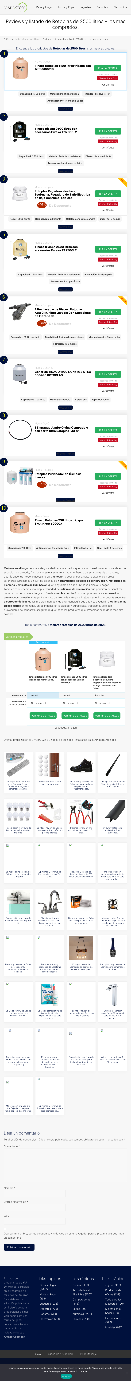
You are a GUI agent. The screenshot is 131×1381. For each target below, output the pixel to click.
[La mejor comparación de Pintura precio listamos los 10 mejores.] (18, 856)
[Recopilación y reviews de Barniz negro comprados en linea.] (113, 948)
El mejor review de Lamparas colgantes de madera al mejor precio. (81, 967)
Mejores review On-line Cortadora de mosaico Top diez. (81, 830)
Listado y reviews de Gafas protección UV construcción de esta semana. (18, 968)
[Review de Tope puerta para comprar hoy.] (50, 765)
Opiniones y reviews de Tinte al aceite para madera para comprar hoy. (50, 1108)
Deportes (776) (49, 1308)
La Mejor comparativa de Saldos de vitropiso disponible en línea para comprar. (50, 1014)
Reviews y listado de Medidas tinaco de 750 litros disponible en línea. (81, 874)
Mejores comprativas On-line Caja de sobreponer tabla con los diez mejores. (18, 1108)
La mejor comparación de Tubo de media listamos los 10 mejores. (112, 784)
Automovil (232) (82, 1313)
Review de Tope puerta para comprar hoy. (50, 782)
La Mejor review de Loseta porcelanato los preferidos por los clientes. (50, 830)
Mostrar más (65, 108)
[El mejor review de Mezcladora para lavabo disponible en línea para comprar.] (50, 902)
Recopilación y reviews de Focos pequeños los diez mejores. (18, 830)
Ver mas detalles (43, 715)
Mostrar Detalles (65, 453)
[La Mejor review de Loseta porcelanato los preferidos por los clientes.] (50, 812)
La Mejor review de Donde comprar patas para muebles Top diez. (18, 1013)
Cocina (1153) (81, 1285)
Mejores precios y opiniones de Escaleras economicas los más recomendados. (50, 968)
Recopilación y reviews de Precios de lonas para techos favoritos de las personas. (81, 1061)
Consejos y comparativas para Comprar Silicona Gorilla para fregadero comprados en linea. (18, 785)
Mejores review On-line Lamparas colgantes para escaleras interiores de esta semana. (112, 922)
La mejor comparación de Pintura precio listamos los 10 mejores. (18, 874)
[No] (127, 1372)
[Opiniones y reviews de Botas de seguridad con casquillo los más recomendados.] (81, 765)
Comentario (12, 1146)
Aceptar (66, 1376)
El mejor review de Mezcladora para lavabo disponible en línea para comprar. (49, 922)
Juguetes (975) (49, 1303)
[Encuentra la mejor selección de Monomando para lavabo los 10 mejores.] (113, 995)
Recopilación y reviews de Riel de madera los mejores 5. (18, 920)
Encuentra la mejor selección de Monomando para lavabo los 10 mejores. (112, 1014)
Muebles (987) (114, 1327)
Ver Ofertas (107, 84)
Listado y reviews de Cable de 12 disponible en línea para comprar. (81, 920)
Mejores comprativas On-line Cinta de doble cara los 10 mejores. (113, 1059)
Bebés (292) (80, 1308)
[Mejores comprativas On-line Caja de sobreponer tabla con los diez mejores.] (18, 1090)
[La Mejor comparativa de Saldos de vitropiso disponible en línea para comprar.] (50, 995)
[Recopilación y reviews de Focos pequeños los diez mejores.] (18, 812)
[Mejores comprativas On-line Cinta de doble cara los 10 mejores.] (113, 1041)
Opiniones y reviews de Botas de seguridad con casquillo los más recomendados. (81, 785)
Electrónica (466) (50, 1319)
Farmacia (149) (82, 1319)
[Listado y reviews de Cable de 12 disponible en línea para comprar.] (81, 902)
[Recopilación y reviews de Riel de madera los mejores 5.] (18, 902)
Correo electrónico (16, 1201)
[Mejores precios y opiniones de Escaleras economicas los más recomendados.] (50, 948)
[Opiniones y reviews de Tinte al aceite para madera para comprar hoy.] (50, 1090)
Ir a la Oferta (107, 68)
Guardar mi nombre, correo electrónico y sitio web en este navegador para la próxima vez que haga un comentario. (64, 1235)
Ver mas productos (17, 636)
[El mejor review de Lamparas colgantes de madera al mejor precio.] (81, 948)
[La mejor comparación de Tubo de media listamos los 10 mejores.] (113, 765)
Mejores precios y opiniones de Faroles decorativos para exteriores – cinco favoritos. (50, 1062)
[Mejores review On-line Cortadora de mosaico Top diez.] (81, 812)
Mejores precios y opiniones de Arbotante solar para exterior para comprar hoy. (112, 875)
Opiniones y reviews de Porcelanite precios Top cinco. (49, 874)
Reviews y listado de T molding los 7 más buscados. (113, 830)
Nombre (9, 1188)
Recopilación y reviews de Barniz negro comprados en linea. (112, 967)
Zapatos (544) (48, 1313)
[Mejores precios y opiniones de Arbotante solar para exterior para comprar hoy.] (113, 856)
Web (6, 1215)
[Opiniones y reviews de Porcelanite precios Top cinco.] (50, 856)
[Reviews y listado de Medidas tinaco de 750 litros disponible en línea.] (81, 856)
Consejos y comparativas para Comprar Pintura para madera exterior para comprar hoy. (18, 1061)
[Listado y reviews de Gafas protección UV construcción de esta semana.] (18, 948)
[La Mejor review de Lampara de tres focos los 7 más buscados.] (81, 995)
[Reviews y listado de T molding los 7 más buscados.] (113, 812)
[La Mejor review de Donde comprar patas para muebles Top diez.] (18, 995)
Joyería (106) (113, 1285)
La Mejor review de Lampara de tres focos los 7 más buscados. (81, 1013)
